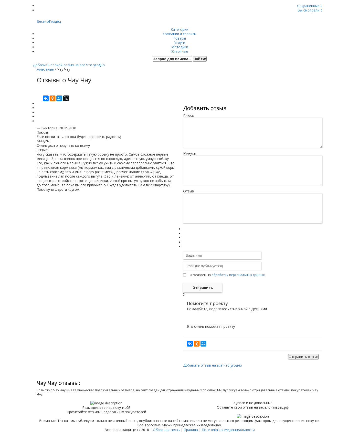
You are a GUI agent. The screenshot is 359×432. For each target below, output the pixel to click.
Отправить (202, 287)
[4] (184, 242)
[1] (184, 229)
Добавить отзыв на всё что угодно (212, 365)
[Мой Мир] (59, 98)
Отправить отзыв (303, 356)
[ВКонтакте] (46, 98)
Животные (179, 51)
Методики (179, 47)
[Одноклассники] (52, 98)
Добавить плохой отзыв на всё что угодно (69, 65)
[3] (184, 237)
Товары (179, 38)
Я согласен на (227, 275)
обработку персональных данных (238, 275)
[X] (66, 98)
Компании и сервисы (179, 34)
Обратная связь (166, 429)
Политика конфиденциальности (228, 429)
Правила (191, 429)
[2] (184, 233)
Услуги (179, 42)
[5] (184, 246)
